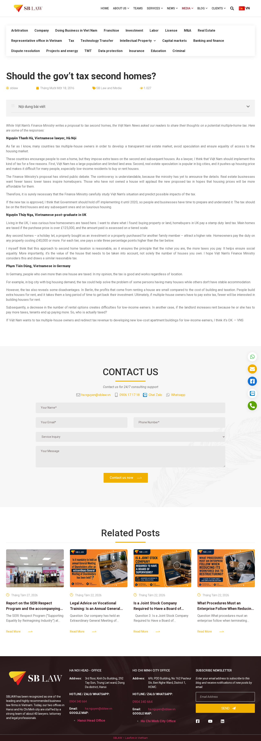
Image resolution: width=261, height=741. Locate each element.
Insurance (136, 51)
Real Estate (206, 30)
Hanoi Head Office (91, 720)
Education (158, 51)
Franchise (111, 30)
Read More (13, 631)
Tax (71, 41)
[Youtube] (210, 721)
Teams (138, 8)
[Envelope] (252, 369)
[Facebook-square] (198, 721)
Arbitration (19, 30)
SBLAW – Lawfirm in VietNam (130, 737)
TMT (88, 51)
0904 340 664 (78, 701)
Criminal (179, 51)
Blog (201, 8)
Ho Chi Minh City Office (158, 721)
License (171, 30)
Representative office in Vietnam (36, 41)
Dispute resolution (25, 51)
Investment (134, 30)
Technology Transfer (97, 41)
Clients (217, 8)
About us (119, 8)
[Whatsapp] (252, 356)
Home (105, 8)
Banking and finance (208, 41)
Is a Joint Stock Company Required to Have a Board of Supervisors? (157, 608)
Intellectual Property (136, 41)
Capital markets (174, 41)
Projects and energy (62, 51)
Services (153, 8)
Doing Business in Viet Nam (76, 30)
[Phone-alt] (252, 405)
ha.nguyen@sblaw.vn (98, 708)
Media (186, 8)
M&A (187, 30)
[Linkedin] (223, 721)
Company (41, 30)
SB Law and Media (109, 88)
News (171, 8)
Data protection (110, 51)
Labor (154, 30)
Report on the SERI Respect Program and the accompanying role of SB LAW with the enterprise (35, 608)
